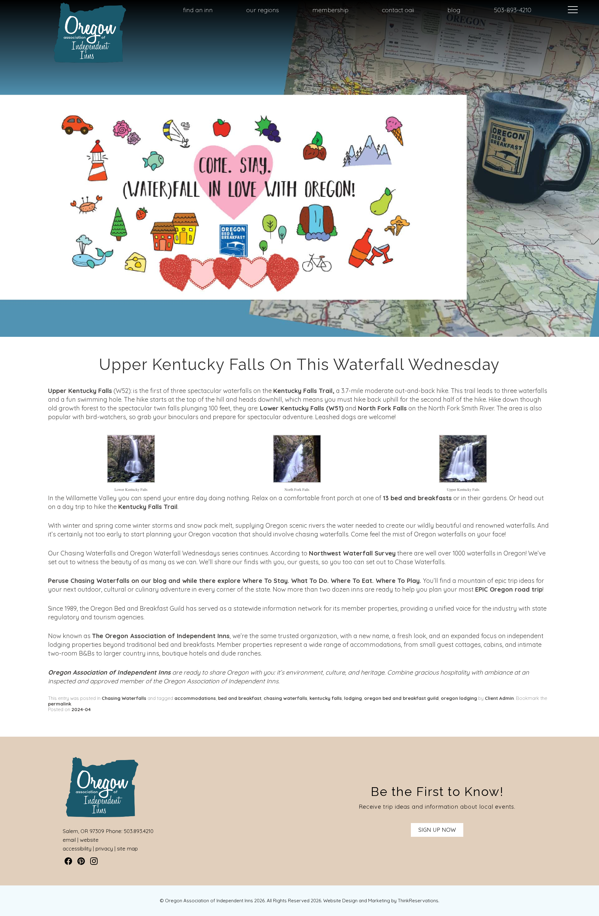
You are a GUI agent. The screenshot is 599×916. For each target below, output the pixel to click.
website (89, 839)
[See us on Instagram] (94, 861)
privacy (104, 848)
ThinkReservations (418, 901)
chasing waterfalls (285, 698)
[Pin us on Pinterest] (81, 861)
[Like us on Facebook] (68, 861)
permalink (59, 704)
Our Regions (262, 10)
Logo (75, 10)
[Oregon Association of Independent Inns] (90, 63)
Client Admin (499, 698)
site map (127, 848)
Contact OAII (398, 10)
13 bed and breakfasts (417, 498)
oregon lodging (459, 698)
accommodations (195, 698)
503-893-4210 (512, 10)
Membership (330, 10)
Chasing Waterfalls (100, 580)
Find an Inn (198, 10)
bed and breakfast (239, 698)
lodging (353, 698)
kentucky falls (325, 698)
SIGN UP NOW (437, 829)
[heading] (299, 364)
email (69, 839)
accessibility (77, 848)
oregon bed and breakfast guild (401, 698)
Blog (453, 10)
